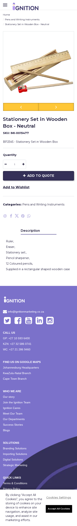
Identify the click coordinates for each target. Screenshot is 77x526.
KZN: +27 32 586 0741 (17, 343)
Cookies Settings (58, 497)
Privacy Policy (11, 488)
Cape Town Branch (15, 378)
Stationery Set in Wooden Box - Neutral (27, 24)
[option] (38, 71)
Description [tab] (30, 231)
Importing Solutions (15, 454)
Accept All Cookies (59, 508)
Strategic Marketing (15, 465)
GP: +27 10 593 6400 (16, 338)
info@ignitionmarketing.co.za (26, 311)
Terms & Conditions (15, 483)
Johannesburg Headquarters (21, 367)
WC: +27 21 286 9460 (16, 349)
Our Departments (14, 419)
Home (6, 14)
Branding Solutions (14, 448)
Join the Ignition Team (16, 402)
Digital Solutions (13, 459)
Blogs (6, 430)
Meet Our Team (13, 413)
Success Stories (13, 424)
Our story (9, 396)
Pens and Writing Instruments (22, 19)
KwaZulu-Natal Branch (17, 373)
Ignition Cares (11, 408)
